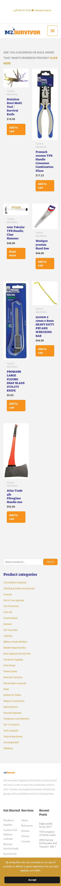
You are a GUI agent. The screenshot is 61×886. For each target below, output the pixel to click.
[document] (30, 443)
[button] (56, 749)
